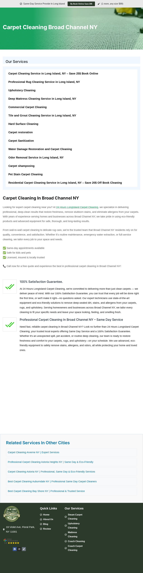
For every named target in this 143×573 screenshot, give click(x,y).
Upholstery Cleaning (21, 90)
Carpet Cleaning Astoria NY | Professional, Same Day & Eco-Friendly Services (51, 471)
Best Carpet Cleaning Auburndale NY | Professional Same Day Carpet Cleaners (52, 481)
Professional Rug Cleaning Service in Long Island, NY (44, 81)
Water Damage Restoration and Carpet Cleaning (40, 149)
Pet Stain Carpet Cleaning (25, 174)
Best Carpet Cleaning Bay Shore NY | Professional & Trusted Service (46, 491)
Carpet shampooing (21, 165)
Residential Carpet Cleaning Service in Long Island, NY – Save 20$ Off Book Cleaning (65, 182)
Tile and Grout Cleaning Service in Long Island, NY (42, 115)
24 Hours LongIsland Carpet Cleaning (77, 207)
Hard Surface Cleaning (23, 123)
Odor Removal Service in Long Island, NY (36, 157)
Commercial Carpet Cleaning (27, 107)
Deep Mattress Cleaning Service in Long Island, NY (42, 98)
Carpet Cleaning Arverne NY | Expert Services (33, 452)
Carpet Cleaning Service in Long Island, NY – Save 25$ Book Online (53, 73)
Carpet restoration (20, 132)
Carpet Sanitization (21, 140)
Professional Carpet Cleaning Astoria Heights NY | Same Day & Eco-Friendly (50, 462)
